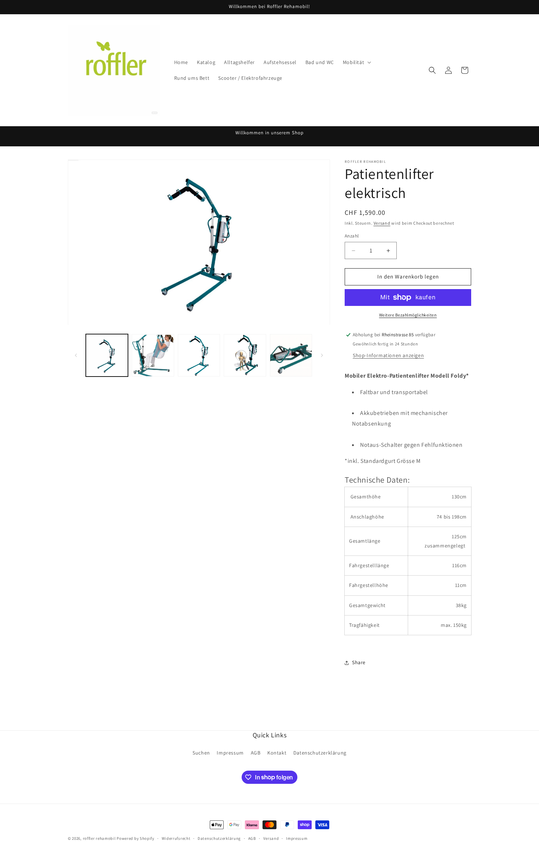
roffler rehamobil (99, 838)
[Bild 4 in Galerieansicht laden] (245, 355)
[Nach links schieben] (76, 355)
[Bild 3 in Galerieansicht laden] (199, 355)
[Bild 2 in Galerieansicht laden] (153, 355)
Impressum (230, 752)
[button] (356, 62)
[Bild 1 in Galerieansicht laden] (107, 355)
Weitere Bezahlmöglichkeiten (408, 315)
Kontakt (276, 752)
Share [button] (359, 662)
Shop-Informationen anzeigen (388, 355)
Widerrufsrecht (176, 838)
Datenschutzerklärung (319, 752)
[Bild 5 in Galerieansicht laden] (291, 355)
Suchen (201, 752)
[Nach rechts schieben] (322, 355)
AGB (256, 752)
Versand (382, 223)
